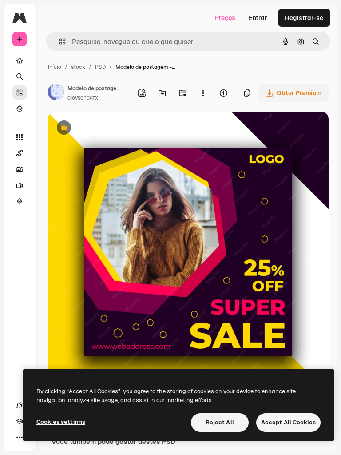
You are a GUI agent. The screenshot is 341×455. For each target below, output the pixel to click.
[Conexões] (19, 405)
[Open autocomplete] (59, 41)
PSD (100, 67)
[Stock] (19, 92)
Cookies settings (60, 422)
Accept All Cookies (288, 422)
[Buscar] (19, 76)
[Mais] (19, 437)
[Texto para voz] (19, 201)
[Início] (19, 60)
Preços (225, 18)
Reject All (220, 422)
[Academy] (19, 421)
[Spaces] (19, 153)
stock (78, 67)
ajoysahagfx (82, 97)
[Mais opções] (203, 93)
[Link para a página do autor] (56, 93)
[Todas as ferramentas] (19, 137)
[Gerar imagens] (19, 169)
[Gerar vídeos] (19, 185)
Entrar (258, 18)
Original (104, 128)
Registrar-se (304, 18)
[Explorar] (19, 108)
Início (54, 67)
